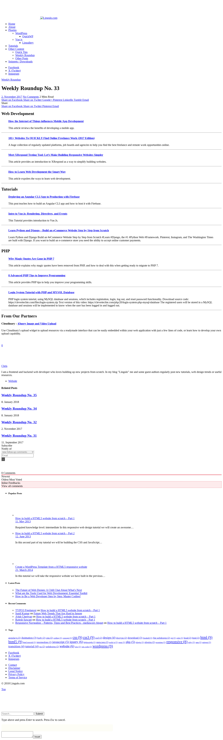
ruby (191, 642)
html (196, 638)
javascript (60, 642)
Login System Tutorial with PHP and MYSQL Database (41, 292)
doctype (121, 638)
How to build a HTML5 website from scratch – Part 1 (45, 518)
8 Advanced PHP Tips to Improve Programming (36, 275)
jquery (76, 642)
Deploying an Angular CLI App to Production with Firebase (44, 196)
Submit (39, 713)
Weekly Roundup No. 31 (19, 435)
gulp (179, 638)
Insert (37, 736)
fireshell (147, 638)
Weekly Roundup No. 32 (19, 422)
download (135, 637)
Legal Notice (15, 671)
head (187, 638)
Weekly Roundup (11, 79)
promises (161, 642)
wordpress (103, 646)
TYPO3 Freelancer (25, 610)
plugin (140, 642)
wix (78, 647)
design (109, 637)
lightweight (90, 642)
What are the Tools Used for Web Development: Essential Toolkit (51, 593)
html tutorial (29, 642)
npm (121, 642)
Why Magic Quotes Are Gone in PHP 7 (31, 258)
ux (42, 646)
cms (49, 638)
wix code (87, 647)
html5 (15, 642)
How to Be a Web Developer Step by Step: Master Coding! (48, 596)
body (41, 638)
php (130, 642)
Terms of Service (17, 677)
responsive (176, 642)
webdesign (52, 646)
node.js (113, 642)
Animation (29, 637)
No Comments (31, 96)
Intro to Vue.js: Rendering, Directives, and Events (37, 213)
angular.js (14, 638)
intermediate (44, 642)
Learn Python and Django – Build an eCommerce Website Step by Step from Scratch (58, 230)
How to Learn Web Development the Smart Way (37, 171)
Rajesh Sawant (23, 619)
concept (67, 638)
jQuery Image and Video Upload (37, 323)
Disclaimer (14, 668)
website (67, 646)
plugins (150, 642)
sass (199, 642)
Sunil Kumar (22, 613)
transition (16, 646)
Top (3, 689)
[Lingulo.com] (29, 17)
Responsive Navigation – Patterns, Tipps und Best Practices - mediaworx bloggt (59, 622)
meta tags (102, 642)
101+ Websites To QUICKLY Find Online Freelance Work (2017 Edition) (51, 138)
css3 (88, 637)
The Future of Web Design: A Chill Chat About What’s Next (48, 590)
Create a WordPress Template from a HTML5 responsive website (51, 566)
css (77, 637)
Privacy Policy (16, 674)
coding (57, 638)
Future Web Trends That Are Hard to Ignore (58, 613)
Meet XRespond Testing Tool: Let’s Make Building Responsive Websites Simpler (55, 154)
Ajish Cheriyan (23, 616)
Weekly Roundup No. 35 (19, 395)
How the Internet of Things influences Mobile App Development (46, 121)
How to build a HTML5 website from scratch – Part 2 (45, 533)
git (173, 638)
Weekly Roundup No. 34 (19, 408)
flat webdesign (161, 638)
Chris (4, 366)
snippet (206, 642)
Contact (12, 664)
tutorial (32, 646)
